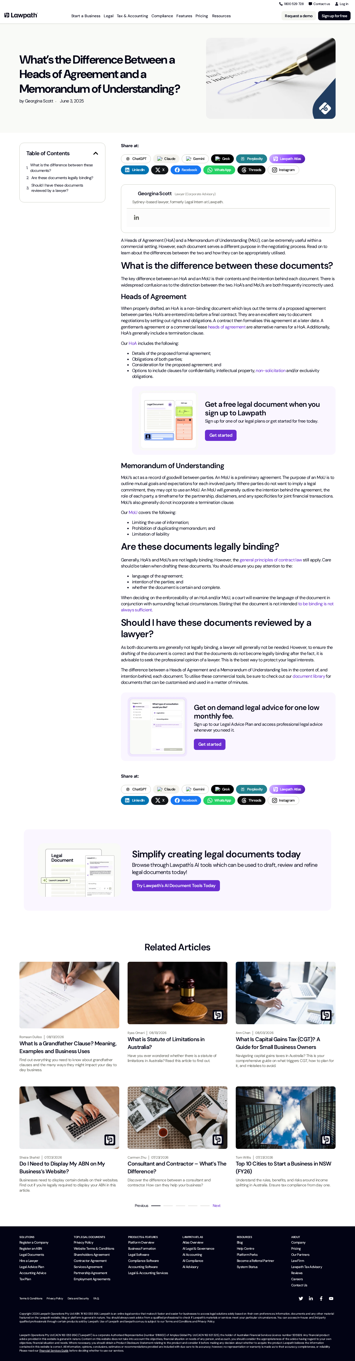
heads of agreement (226, 327)
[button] (95, 153)
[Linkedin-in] (310, 1298)
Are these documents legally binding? (62, 177)
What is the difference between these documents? (61, 167)
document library (309, 676)
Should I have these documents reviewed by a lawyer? (57, 188)
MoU (133, 512)
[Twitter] (300, 1298)
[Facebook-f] (321, 1298)
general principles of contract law (271, 560)
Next (216, 1205)
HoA (133, 343)
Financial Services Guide (54, 1350)
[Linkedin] (136, 218)
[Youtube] (331, 1298)
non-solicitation (270, 370)
